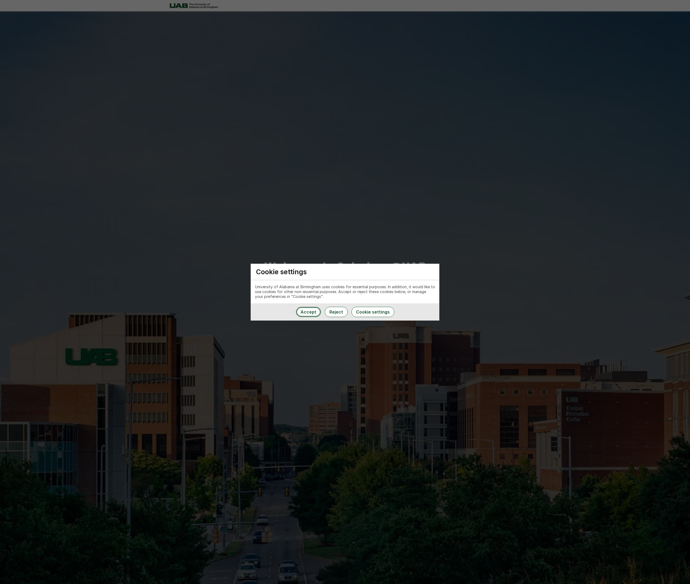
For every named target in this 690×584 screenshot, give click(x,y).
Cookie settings (373, 312)
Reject (336, 312)
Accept (308, 312)
